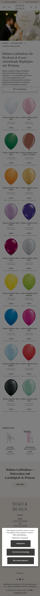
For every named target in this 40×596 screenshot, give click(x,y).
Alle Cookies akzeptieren (20, 560)
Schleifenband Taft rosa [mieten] (30, 448)
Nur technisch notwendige (20, 552)
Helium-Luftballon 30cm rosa (29, 118)
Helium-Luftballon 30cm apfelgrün (29, 294)
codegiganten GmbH (20, 593)
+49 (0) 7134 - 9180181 (10, 2)
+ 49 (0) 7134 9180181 (20, 521)
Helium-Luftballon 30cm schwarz (11, 400)
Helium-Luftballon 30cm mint (29, 400)
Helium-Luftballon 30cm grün (11, 153)
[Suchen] (9, 7)
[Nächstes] (32, 442)
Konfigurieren (20, 543)
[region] (20, 441)
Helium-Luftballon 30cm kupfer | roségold (29, 153)
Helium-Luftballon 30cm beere (11, 259)
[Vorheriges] (7, 442)
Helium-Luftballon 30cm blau (11, 329)
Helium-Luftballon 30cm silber (29, 259)
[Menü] (4, 7)
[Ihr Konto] (31, 7)
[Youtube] (20, 580)
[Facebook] (17, 580)
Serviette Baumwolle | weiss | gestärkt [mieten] (10, 448)
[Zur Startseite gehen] (20, 7)
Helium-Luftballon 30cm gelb (11, 294)
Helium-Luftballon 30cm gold (29, 189)
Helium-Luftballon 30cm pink (29, 329)
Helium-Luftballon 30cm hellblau (11, 364)
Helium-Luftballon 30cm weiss (11, 118)
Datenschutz (16, 538)
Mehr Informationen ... (20, 535)
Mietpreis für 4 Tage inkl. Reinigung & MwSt (11, 165)
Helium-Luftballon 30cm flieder (11, 224)
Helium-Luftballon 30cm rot (29, 364)
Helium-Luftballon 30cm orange (11, 189)
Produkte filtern (21, 89)
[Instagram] (23, 580)
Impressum (24, 538)
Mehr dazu (20, 484)
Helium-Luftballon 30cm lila (29, 224)
